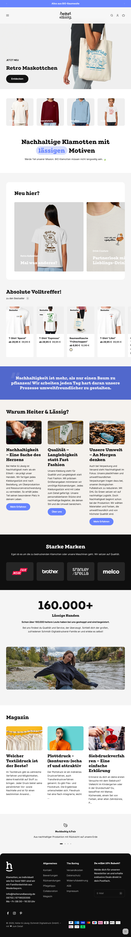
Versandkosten (75, 870)
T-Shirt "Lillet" (108, 338)
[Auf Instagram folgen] (14, 913)
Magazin (47, 896)
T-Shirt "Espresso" (49, 338)
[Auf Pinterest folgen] (21, 913)
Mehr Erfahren (18, 506)
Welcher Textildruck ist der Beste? (22, 760)
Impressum (73, 891)
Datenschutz (73, 875)
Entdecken (17, 78)
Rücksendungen (52, 880)
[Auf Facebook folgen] (8, 913)
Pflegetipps (49, 885)
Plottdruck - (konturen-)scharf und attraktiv (64, 760)
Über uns (57, 511)
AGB (69, 885)
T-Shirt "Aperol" (17, 338)
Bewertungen (50, 875)
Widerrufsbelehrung (77, 880)
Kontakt (47, 870)
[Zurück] (6, 4)
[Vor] (124, 4)
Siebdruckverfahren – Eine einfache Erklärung (106, 763)
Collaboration (50, 891)
